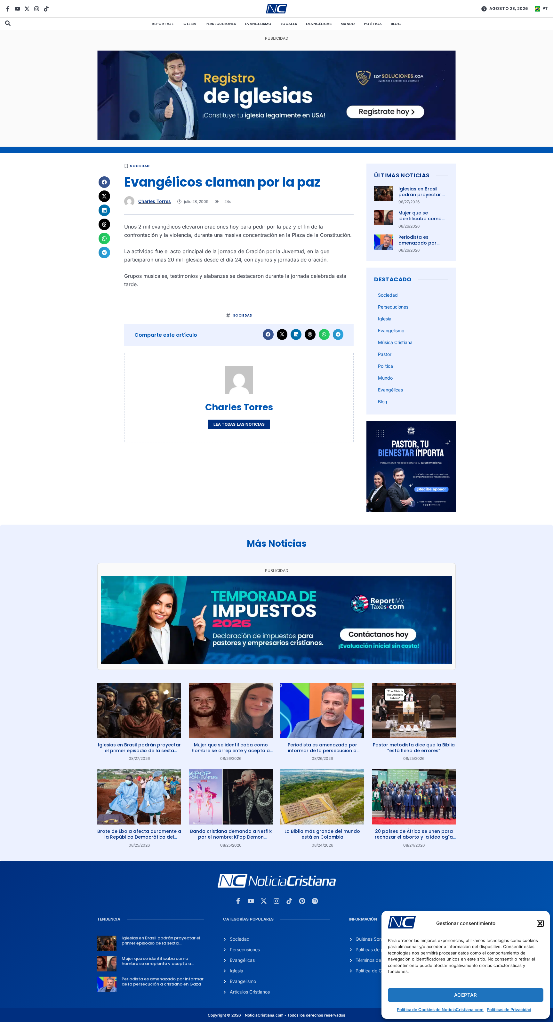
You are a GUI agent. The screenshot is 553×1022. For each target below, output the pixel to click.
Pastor (384, 354)
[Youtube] (17, 9)
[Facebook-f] (8, 9)
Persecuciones (220, 23)
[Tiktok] (46, 9)
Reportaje (162, 23)
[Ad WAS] (276, 138)
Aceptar (465, 995)
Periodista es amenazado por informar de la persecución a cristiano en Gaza (322, 751)
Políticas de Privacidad (509, 1009)
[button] (540, 923)
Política (373, 23)
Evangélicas (319, 23)
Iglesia (189, 23)
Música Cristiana (395, 342)
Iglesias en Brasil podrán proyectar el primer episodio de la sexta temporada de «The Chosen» (139, 751)
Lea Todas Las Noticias (239, 424)
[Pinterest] (302, 901)
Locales (289, 23)
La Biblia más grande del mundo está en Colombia (322, 834)
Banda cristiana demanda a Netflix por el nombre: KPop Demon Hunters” (231, 837)
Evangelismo (258, 23)
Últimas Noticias (401, 175)
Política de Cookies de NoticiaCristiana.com (440, 1009)
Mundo (348, 23)
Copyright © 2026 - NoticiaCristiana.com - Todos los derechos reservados (276, 1015)
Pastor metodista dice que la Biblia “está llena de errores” (414, 748)
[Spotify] (315, 901)
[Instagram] (36, 9)
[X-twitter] (27, 9)
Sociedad (139, 165)
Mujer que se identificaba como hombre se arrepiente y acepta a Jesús (231, 751)
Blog (396, 23)
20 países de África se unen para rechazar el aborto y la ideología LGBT (414, 837)
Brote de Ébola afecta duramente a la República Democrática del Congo (139, 837)
